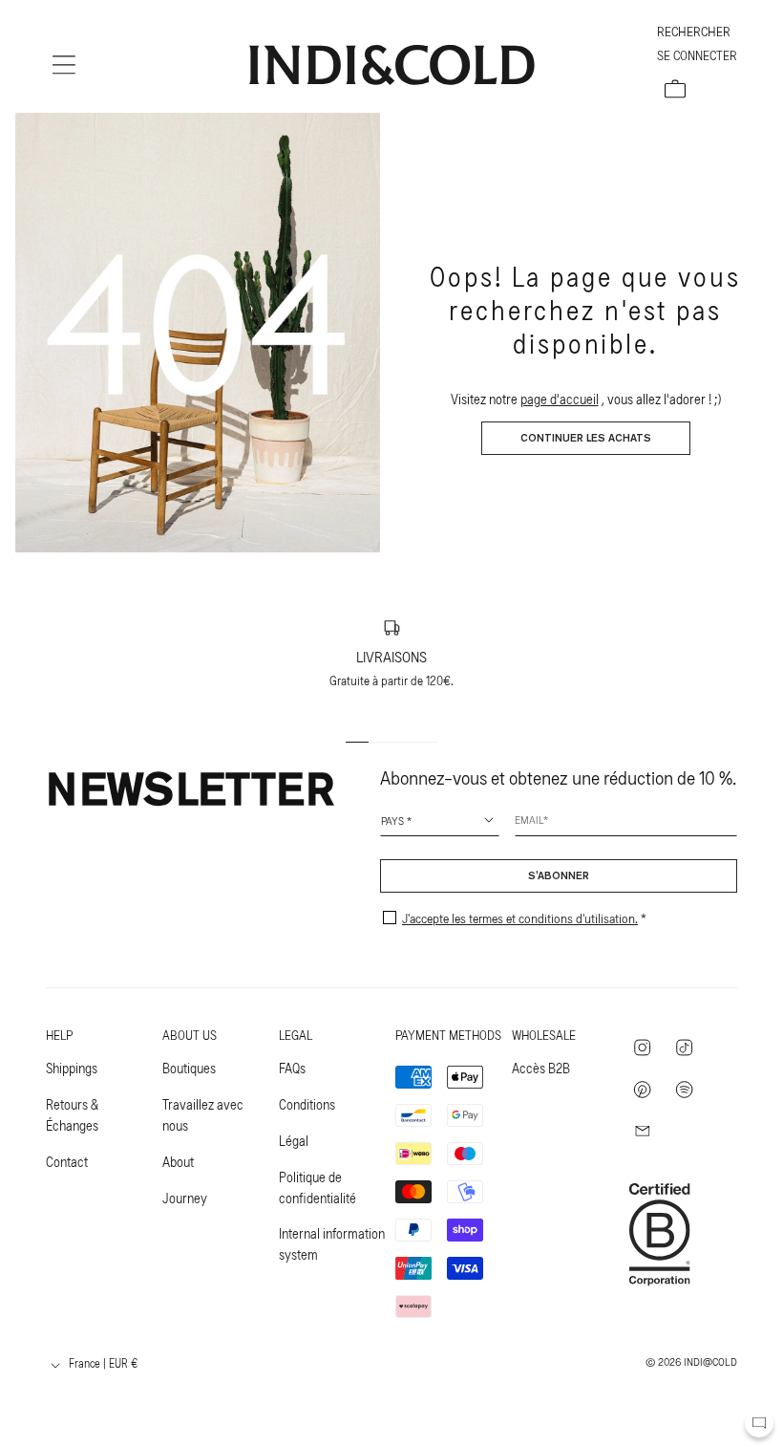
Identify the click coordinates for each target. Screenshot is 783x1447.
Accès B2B (541, 1067)
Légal (293, 1140)
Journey (184, 1197)
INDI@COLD (710, 1361)
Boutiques (189, 1067)
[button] (64, 65)
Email (529, 819)
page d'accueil (559, 398)
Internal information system (332, 1243)
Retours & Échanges (72, 1114)
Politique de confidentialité (317, 1187)
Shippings (71, 1067)
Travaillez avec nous (202, 1114)
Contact (67, 1161)
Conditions (307, 1103)
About (178, 1161)
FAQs (292, 1067)
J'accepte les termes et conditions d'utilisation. (520, 918)
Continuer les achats (585, 438)
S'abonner (558, 876)
